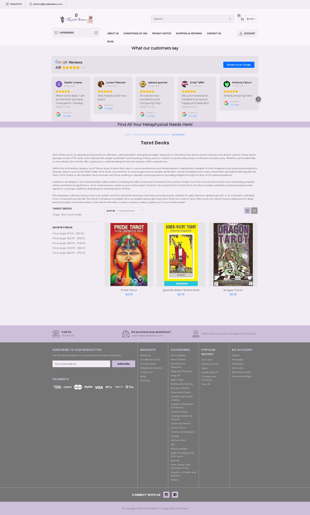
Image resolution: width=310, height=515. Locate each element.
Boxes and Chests (181, 392)
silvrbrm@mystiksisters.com (47, 4)
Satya (204, 368)
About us (113, 33)
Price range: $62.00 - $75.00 (68, 252)
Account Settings (241, 376)
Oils (173, 444)
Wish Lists (237, 367)
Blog (110, 41)
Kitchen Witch (178, 440)
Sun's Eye (206, 359)
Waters (174, 479)
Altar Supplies (178, 355)
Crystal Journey (209, 363)
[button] (51, 99)
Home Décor (178, 427)
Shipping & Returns (189, 33)
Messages (237, 359)
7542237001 (16, 4)
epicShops (182, 508)
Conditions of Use (135, 33)
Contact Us (214, 33)
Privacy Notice (161, 33)
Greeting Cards (179, 411)
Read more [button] (63, 106)
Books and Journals (182, 383)
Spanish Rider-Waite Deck (181, 290)
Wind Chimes (178, 359)
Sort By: (111, 211)
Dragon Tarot (233, 290)
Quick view (140, 226)
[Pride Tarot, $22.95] (129, 254)
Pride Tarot (129, 290)
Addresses (237, 363)
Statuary (175, 460)
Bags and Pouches (181, 371)
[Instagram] (166, 495)
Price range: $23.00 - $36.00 (68, 238)
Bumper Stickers (180, 388)
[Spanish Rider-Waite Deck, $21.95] (181, 254)
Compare (148, 226)
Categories (66, 32)
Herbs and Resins (181, 423)
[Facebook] (175, 495)
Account (249, 33)
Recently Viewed (241, 372)
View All (205, 384)
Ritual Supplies (179, 448)
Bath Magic (177, 379)
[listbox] (130, 211)
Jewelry (175, 436)
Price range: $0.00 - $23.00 (68, 233)
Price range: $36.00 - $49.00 (69, 243)
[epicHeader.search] (230, 18)
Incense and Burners (182, 431)
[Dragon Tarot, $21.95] (233, 254)
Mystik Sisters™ (210, 372)
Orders (235, 355)
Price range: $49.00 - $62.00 (69, 248)
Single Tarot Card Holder (67, 214)
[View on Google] (59, 84)
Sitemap (145, 380)
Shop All (175, 375)
